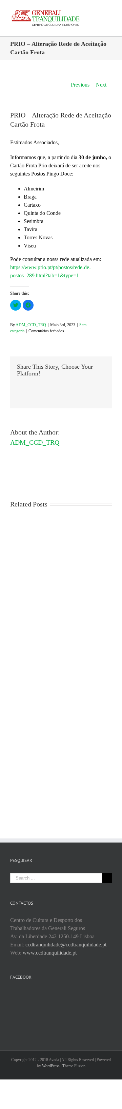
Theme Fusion (73, 1066)
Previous (80, 85)
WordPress (51, 1066)
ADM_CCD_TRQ (31, 324)
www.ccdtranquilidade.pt (50, 953)
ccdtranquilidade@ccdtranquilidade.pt (65, 944)
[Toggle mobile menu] (109, 10)
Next (101, 85)
